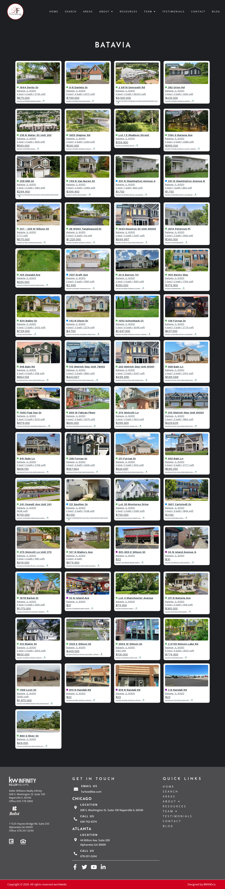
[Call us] (75, 819)
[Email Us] (76, 789)
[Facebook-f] (75, 867)
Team (148, 11)
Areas (88, 11)
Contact (198, 11)
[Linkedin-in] (103, 867)
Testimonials (173, 11)
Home (53, 11)
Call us (87, 816)
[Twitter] (84, 867)
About (104, 11)
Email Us (89, 786)
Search (71, 11)
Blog (216, 11)
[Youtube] (94, 867)
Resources (128, 11)
